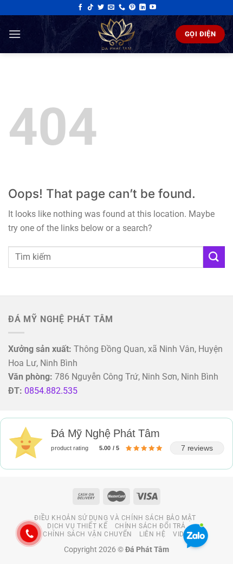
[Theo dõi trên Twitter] (101, 7)
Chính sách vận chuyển (87, 534)
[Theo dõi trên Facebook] (80, 7)
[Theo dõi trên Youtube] (153, 7)
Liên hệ (152, 534)
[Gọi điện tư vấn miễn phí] (122, 7)
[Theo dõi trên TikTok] (90, 7)
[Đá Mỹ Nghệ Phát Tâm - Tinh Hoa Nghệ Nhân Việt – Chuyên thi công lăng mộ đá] (116, 34)
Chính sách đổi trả (150, 526)
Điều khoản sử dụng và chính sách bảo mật (115, 518)
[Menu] (14, 34)
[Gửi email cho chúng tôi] (111, 7)
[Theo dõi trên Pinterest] (132, 7)
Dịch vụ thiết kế (77, 526)
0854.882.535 (50, 391)
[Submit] (214, 256)
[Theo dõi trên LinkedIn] (142, 7)
